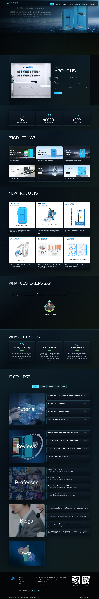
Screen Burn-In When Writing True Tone (58, 419)
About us (58, 4)
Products (65, 4)
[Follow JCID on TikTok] (32, 591)
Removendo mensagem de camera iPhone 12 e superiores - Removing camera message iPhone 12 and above (63, 433)
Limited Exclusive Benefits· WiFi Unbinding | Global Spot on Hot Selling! (64, 531)
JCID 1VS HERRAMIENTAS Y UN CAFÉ (58, 456)
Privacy (84, 597)
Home (52, 4)
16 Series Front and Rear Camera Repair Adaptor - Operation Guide (65, 395)
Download (77, 4)
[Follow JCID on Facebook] (29, 591)
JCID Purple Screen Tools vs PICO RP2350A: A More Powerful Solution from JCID (63, 515)
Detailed (58, 93)
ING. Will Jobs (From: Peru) (55, 469)
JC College (84, 4)
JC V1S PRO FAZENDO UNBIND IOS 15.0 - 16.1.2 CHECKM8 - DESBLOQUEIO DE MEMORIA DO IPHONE (63, 441)
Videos (71, 4)
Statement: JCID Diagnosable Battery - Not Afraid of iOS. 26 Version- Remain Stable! (65, 507)
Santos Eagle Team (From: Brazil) (56, 494)
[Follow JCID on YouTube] (39, 591)
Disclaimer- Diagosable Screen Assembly (58, 411)
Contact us (92, 4)
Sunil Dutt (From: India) (54, 477)
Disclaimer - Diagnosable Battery (56, 403)
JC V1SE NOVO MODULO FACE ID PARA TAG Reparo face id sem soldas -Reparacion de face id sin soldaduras (64, 449)
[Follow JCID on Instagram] (35, 591)
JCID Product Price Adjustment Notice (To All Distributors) (62, 523)
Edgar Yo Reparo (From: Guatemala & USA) (59, 485)
